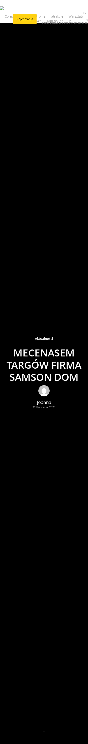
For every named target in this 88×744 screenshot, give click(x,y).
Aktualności (44, 338)
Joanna (44, 402)
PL (84, 12)
